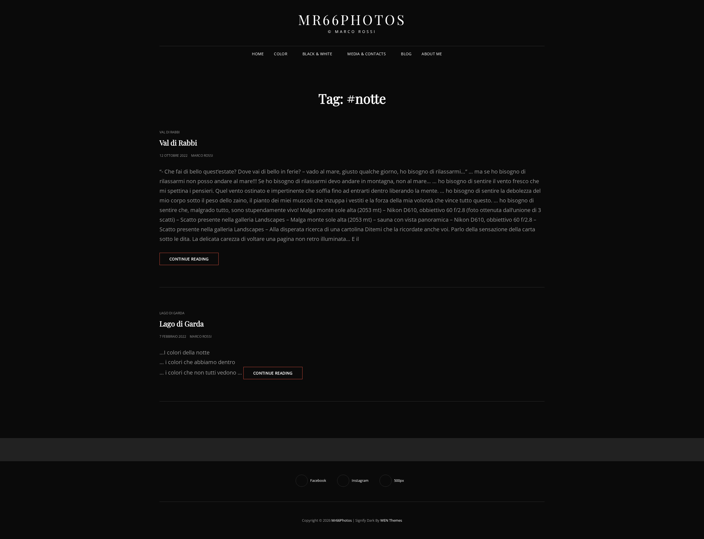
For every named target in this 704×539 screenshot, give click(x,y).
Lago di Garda (172, 313)
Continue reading (194, 260)
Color (280, 53)
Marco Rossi (202, 155)
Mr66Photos (352, 19)
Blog (406, 53)
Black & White (317, 53)
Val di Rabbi (170, 132)
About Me (432, 53)
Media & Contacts (366, 53)
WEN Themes (391, 520)
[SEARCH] (451, 54)
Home (258, 53)
